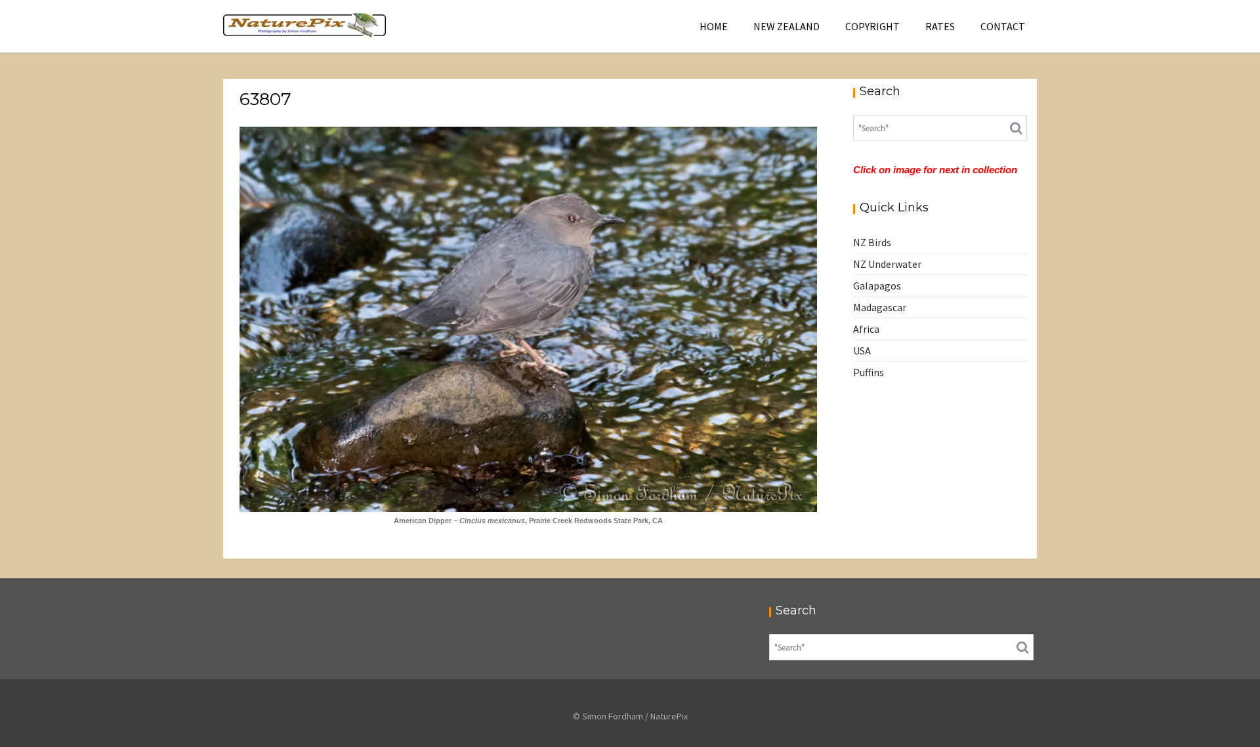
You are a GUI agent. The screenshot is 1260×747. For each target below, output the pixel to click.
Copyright (872, 26)
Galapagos (877, 285)
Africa (866, 328)
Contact (1002, 26)
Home (714, 26)
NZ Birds (872, 242)
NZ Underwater (887, 263)
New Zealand (786, 26)
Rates (940, 26)
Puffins (868, 372)
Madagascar (879, 307)
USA (862, 350)
